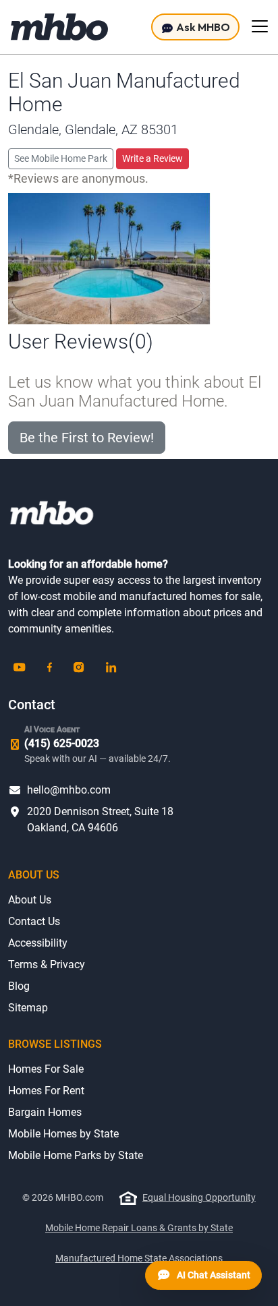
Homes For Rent (46, 1090)
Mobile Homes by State (63, 1133)
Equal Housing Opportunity (199, 1197)
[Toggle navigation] (260, 26)
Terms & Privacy (46, 964)
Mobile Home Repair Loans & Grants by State (139, 1227)
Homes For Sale (46, 1069)
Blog (19, 986)
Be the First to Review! (87, 437)
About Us (29, 899)
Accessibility (37, 943)
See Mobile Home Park (60, 158)
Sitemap (28, 1007)
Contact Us (34, 921)
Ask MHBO (202, 27)
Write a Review (152, 158)
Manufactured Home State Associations (139, 1258)
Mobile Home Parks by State (75, 1155)
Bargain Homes (45, 1112)
